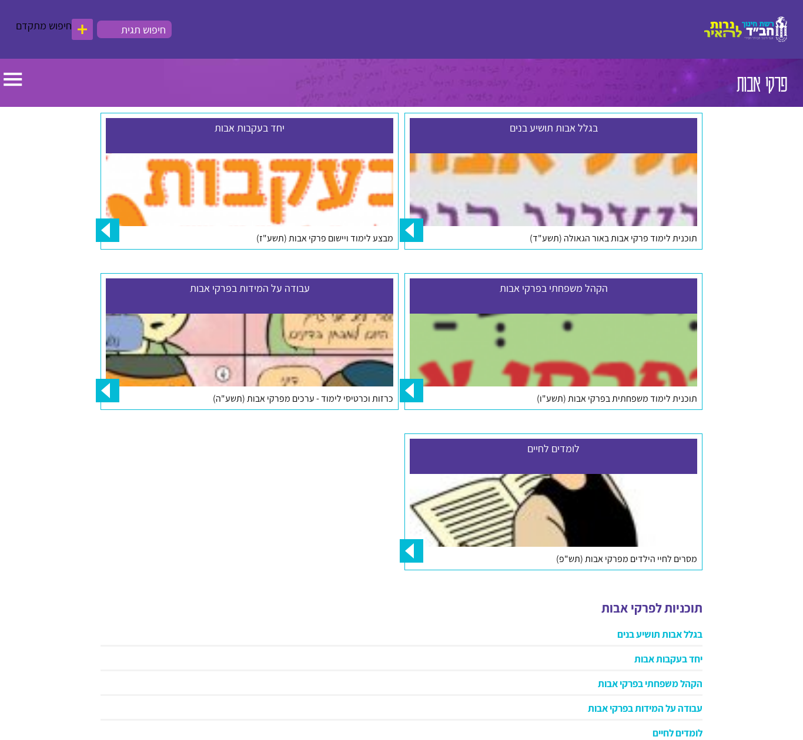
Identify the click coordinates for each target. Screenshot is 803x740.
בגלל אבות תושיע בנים (659, 610)
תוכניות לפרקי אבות (651, 584)
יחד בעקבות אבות (668, 635)
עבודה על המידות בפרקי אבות (645, 684)
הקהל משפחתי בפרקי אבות (650, 660)
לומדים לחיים (677, 709)
